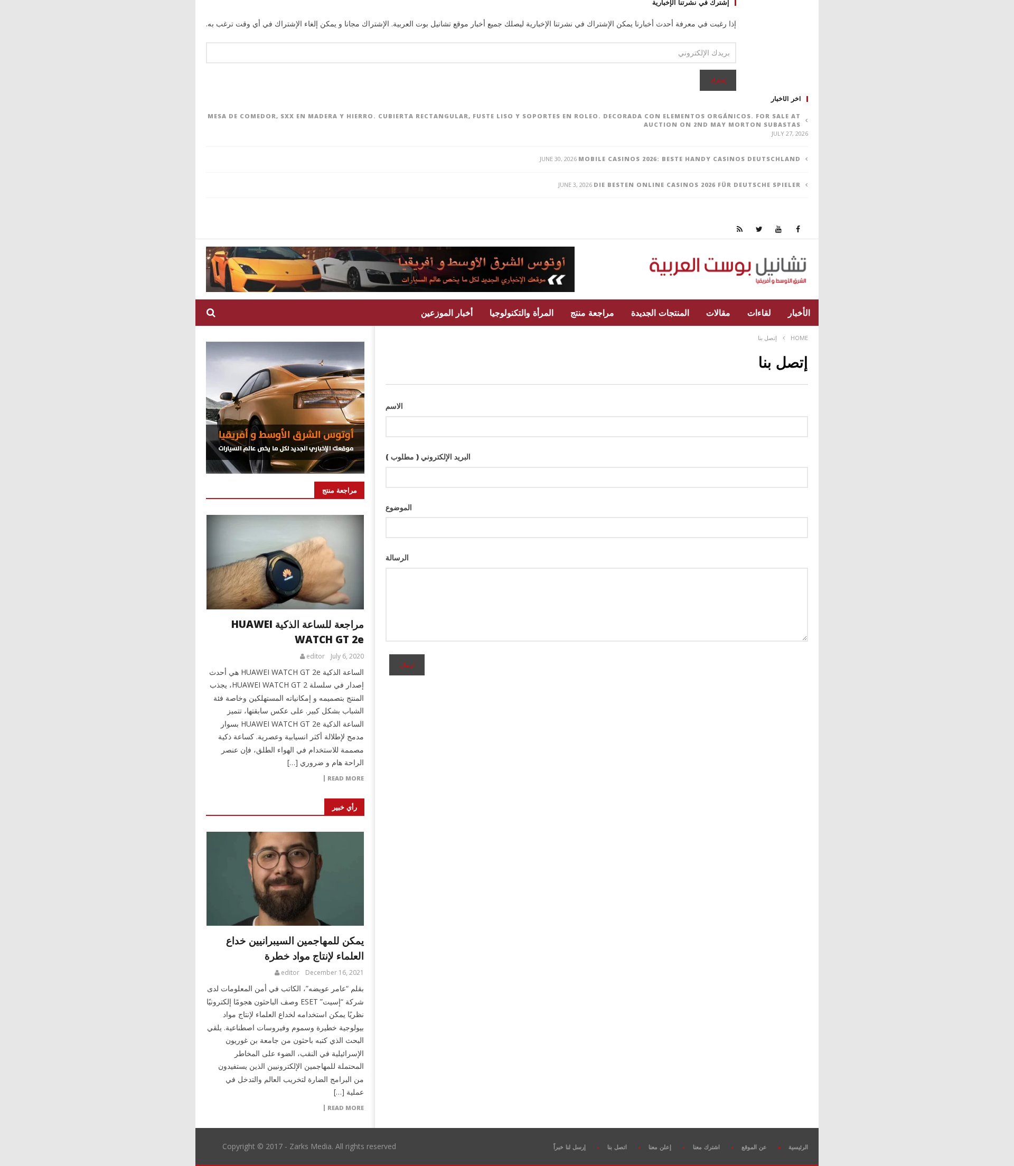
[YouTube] (778, 229)
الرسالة (397, 557)
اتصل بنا (617, 1147)
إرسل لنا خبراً (569, 1147)
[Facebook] (798, 229)
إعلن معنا (660, 1147)
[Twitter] (759, 229)
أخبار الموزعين (447, 312)
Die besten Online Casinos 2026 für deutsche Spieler (697, 185)
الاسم (394, 406)
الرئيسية (798, 1147)
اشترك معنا (706, 1147)
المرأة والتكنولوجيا (521, 312)
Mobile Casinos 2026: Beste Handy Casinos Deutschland (689, 159)
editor (315, 656)
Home (799, 338)
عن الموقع (754, 1147)
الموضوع (399, 507)
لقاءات (759, 312)
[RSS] (739, 229)
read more (345, 778)
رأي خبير (344, 807)
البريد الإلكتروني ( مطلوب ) (428, 457)
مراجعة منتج (592, 312)
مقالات (718, 312)
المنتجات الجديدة (660, 312)
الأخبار (799, 312)
